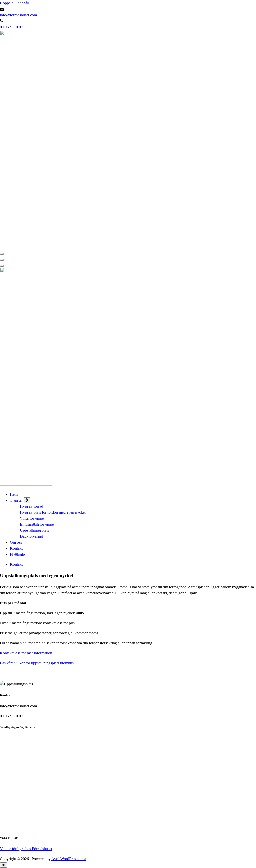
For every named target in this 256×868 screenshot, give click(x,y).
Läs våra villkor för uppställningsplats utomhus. (37, 663)
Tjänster (16, 500)
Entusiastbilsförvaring (37, 524)
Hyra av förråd (31, 506)
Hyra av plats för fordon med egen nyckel (53, 512)
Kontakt (16, 548)
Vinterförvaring (32, 518)
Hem (14, 494)
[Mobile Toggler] (27, 500)
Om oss (16, 542)
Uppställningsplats (34, 530)
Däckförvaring (31, 536)
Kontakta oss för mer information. (26, 653)
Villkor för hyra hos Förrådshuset (26, 849)
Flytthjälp (17, 554)
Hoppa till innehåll (14, 3)
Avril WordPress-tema (69, 859)
